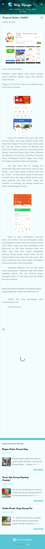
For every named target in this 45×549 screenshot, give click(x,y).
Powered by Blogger (24, 540)
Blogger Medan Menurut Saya (15, 449)
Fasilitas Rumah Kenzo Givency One (17, 508)
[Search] (41, 5)
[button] (41, 18)
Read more (38, 470)
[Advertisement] (22, 411)
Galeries (27, 544)
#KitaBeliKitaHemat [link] (31, 292)
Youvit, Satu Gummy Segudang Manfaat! (15, 479)
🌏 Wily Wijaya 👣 (22, 4)
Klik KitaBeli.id (15, 84)
